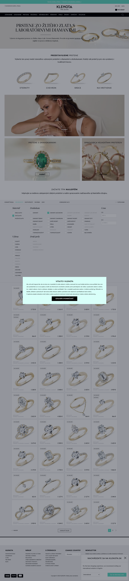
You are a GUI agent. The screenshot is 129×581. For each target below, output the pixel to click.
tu (94, 289)
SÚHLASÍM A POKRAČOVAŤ (64, 298)
